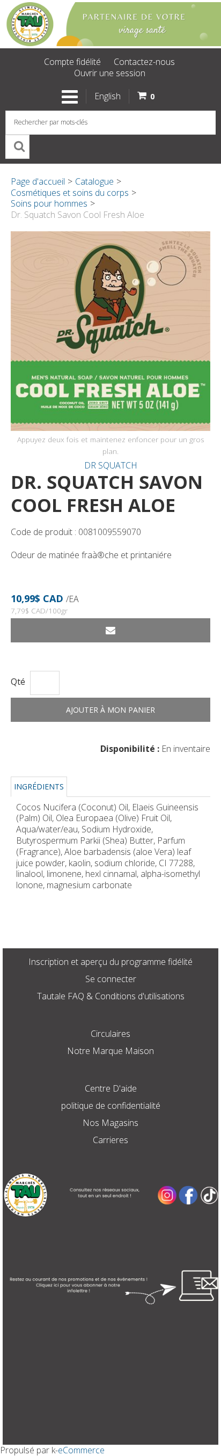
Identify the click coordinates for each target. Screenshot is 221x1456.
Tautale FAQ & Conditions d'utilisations (111, 996)
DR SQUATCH (110, 465)
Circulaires (110, 1034)
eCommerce (81, 1450)
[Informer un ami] (110, 630)
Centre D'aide (111, 1088)
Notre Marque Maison (110, 1051)
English (107, 96)
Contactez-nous (144, 62)
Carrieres (110, 1140)
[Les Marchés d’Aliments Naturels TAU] (110, 24)
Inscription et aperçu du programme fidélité (110, 962)
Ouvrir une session (109, 73)
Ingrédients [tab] (39, 786)
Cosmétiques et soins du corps (70, 193)
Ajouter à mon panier (110, 710)
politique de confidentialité (110, 1105)
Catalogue (94, 181)
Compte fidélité (72, 62)
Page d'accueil (38, 181)
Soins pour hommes (49, 203)
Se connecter (110, 979)
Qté (18, 682)
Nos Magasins (110, 1123)
